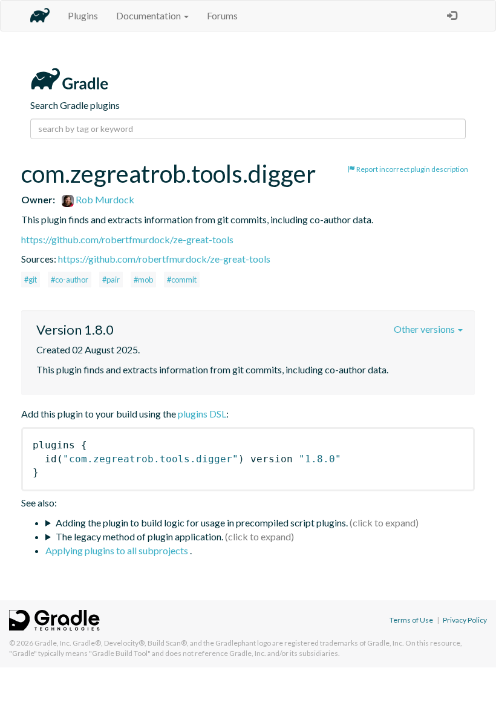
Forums (222, 15)
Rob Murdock (104, 199)
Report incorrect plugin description (411, 169)
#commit (182, 279)
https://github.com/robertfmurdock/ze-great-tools (127, 239)
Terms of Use (411, 619)
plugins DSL (202, 413)
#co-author (69, 279)
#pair (111, 279)
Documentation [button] (149, 15)
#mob (143, 279)
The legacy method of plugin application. (139, 536)
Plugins (83, 15)
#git (30, 279)
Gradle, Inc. (52, 642)
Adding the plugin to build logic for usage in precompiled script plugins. (202, 522)
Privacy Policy (465, 619)
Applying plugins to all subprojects (117, 550)
